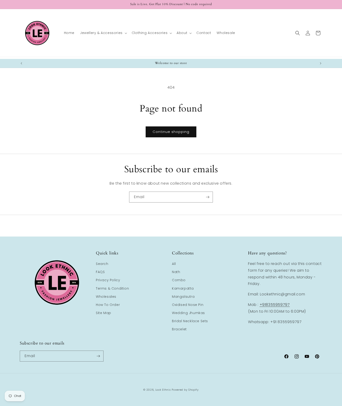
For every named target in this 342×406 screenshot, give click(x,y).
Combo (179, 280)
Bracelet (179, 329)
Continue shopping (171, 131)
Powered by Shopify (185, 390)
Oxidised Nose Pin (187, 304)
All (174, 263)
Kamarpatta (183, 288)
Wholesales (106, 296)
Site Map (103, 313)
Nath (176, 272)
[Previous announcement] (21, 63)
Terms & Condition (112, 288)
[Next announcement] (320, 63)
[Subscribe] (207, 197)
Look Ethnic (163, 390)
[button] (103, 33)
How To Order (108, 304)
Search (102, 263)
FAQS (100, 272)
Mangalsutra (183, 296)
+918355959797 (275, 304)
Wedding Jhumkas (188, 313)
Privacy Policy (108, 280)
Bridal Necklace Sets (190, 321)
